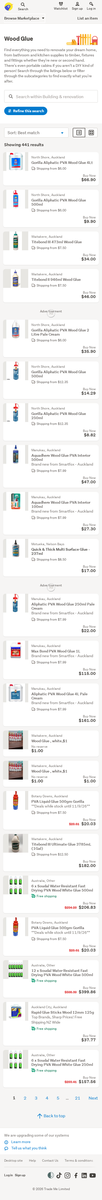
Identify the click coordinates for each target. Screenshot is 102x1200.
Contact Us (50, 1160)
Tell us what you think (28, 1148)
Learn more (20, 1141)
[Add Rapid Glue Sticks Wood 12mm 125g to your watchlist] (93, 1007)
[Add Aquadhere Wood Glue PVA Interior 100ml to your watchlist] (93, 497)
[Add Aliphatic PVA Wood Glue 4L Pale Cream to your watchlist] (93, 689)
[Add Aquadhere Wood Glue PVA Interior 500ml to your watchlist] (93, 450)
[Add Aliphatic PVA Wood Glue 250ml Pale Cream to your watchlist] (93, 599)
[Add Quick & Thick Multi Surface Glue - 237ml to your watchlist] (93, 544)
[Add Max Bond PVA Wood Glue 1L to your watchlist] (93, 646)
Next (93, 1098)
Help (32, 1160)
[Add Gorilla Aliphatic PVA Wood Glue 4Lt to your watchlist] (93, 157)
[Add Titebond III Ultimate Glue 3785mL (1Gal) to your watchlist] (93, 839)
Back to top (54, 1115)
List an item (87, 18)
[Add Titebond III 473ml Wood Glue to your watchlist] (93, 236)
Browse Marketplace (22, 18)
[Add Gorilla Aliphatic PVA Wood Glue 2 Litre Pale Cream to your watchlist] (93, 325)
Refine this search (28, 111)
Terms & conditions (79, 1160)
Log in (91, 8)
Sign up (77, 8)
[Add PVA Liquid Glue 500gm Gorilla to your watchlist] (93, 796)
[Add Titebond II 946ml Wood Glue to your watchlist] (93, 274)
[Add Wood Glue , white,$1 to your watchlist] (93, 735)
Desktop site (13, 1160)
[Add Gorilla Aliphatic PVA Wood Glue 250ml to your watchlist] (93, 408)
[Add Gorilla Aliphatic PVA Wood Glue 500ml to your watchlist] (93, 195)
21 (77, 1098)
